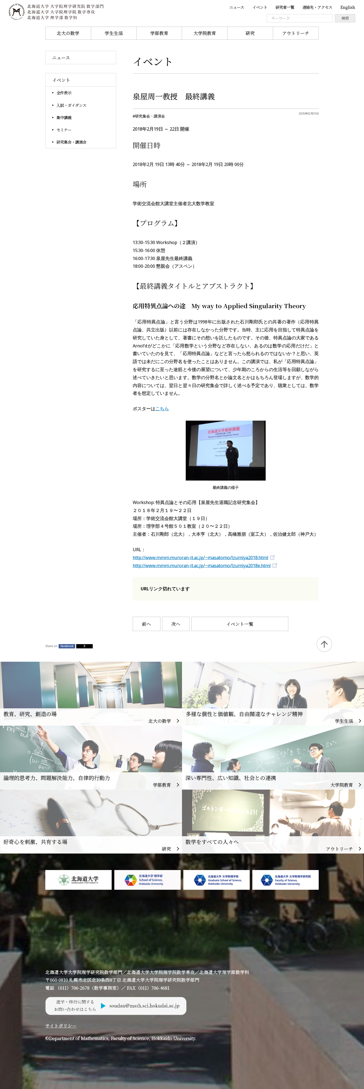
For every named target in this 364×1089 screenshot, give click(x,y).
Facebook (67, 646)
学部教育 (159, 33)
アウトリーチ (295, 33)
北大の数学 (68, 33)
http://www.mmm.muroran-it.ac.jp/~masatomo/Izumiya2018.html (200, 557)
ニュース (236, 7)
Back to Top (324, 644)
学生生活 (114, 33)
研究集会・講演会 (71, 142)
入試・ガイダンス (71, 105)
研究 (250, 33)
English (348, 7)
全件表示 (63, 92)
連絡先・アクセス (317, 7)
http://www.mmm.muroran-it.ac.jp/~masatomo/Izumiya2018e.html (202, 565)
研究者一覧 (285, 7)
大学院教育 (204, 33)
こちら (162, 408)
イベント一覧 (239, 624)
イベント (259, 7)
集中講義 (63, 117)
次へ (175, 624)
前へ (146, 624)
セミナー (63, 129)
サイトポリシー (61, 1025)
